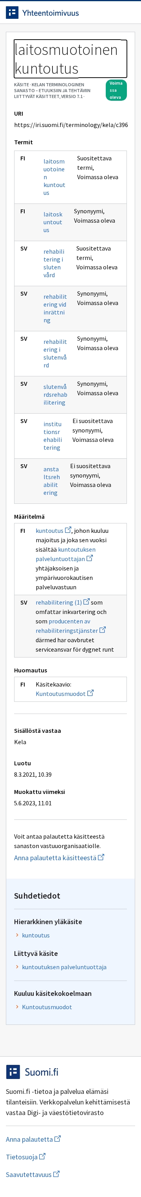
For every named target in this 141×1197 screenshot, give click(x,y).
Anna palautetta (64, 1139)
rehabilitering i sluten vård (53, 263)
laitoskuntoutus (52, 222)
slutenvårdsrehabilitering (55, 394)
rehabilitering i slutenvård (55, 353)
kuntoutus (53, 530)
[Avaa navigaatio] (127, 12)
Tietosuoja (64, 1157)
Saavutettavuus (70, 1174)
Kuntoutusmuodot (65, 693)
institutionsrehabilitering (52, 435)
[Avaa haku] (111, 12)
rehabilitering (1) (63, 602)
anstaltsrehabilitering (51, 480)
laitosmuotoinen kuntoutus (54, 176)
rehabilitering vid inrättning (55, 308)
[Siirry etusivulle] (55, 12)
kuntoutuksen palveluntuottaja (64, 967)
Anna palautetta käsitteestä (70, 857)
